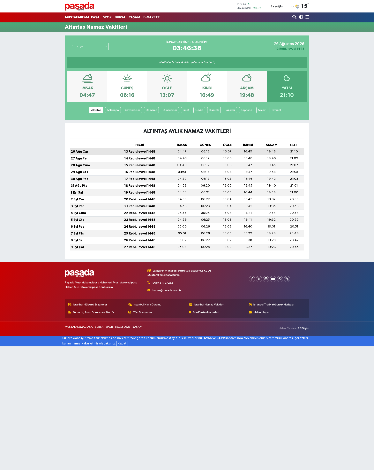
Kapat (122, 343)
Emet (186, 110)
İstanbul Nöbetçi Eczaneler (90, 304)
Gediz (199, 110)
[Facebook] (252, 279)
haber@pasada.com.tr (167, 290)
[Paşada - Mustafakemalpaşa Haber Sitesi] (79, 6)
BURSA (120, 17)
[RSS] (287, 279)
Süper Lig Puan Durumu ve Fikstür (93, 312)
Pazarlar (230, 110)
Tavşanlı (276, 110)
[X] (259, 279)
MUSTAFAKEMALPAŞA (82, 17)
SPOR (107, 17)
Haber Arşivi (261, 312)
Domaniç (151, 110)
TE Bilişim (303, 328)
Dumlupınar (170, 110)
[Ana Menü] (306, 17)
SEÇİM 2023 (122, 326)
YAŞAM (134, 17)
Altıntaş (96, 110)
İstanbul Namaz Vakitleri (209, 304)
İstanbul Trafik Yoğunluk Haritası (273, 304)
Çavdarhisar (132, 110)
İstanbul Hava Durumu (147, 304)
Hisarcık (214, 110)
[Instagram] (266, 279)
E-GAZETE (151, 17)
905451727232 (163, 282)
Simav (262, 110)
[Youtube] (273, 279)
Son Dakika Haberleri (206, 312)
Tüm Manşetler (142, 312)
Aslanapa (113, 110)
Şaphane (246, 110)
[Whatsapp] (280, 279)
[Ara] (294, 17)
